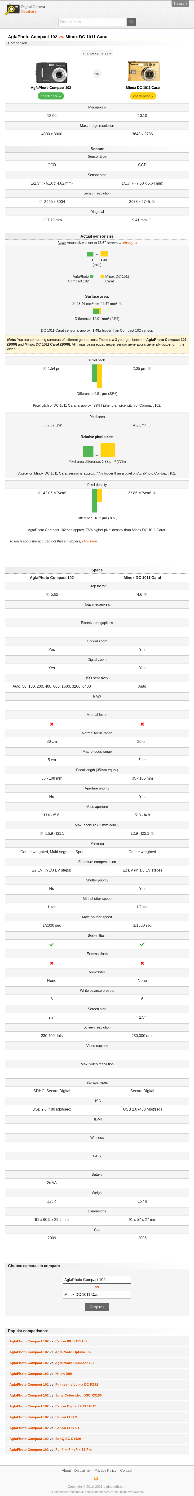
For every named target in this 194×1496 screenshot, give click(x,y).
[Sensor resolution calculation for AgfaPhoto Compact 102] (41, 201)
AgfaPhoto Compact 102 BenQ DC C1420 (45, 1439)
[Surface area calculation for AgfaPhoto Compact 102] (73, 303)
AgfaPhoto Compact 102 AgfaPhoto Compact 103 (51, 1363)
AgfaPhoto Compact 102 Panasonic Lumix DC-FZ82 (53, 1384)
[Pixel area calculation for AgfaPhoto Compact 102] (44, 424)
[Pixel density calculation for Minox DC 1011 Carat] (154, 492)
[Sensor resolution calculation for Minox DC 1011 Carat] (153, 201)
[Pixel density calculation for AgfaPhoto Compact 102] (39, 492)
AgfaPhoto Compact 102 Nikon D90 (40, 1374)
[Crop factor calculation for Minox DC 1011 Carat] (145, 594)
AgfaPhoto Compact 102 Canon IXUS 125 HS (48, 1341)
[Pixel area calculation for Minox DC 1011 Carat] (149, 424)
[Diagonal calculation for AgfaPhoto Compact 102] (44, 219)
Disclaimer (82, 1470)
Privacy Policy (105, 1470)
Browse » (180, 3)
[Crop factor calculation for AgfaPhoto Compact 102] (47, 594)
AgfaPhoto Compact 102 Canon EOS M (43, 1417)
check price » (51, 96)
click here (89, 541)
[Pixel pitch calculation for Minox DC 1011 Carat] (149, 368)
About (66, 1470)
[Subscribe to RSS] (96, 1478)
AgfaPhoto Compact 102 (51, 88)
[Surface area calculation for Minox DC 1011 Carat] (120, 303)
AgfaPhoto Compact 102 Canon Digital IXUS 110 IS (52, 1406)
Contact (126, 1470)
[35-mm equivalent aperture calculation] (41, 833)
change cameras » (97, 53)
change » (130, 243)
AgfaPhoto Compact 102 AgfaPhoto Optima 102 (50, 1352)
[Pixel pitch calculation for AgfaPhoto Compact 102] (44, 368)
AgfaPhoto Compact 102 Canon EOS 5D (44, 1428)
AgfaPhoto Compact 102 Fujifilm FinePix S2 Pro (50, 1449)
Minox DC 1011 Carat (143, 88)
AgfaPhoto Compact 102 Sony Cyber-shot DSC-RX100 (55, 1395)
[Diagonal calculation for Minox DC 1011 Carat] (150, 219)
